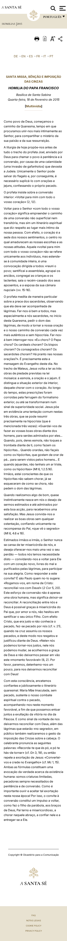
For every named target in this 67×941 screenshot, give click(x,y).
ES (31, 56)
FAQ (33, 915)
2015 (19, 23)
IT (44, 56)
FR (38, 56)
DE (16, 56)
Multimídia (33, 106)
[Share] (60, 39)
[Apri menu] (62, 8)
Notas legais (33, 920)
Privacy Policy (33, 931)
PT (51, 56)
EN (23, 56)
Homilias (9, 23)
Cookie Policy (33, 925)
